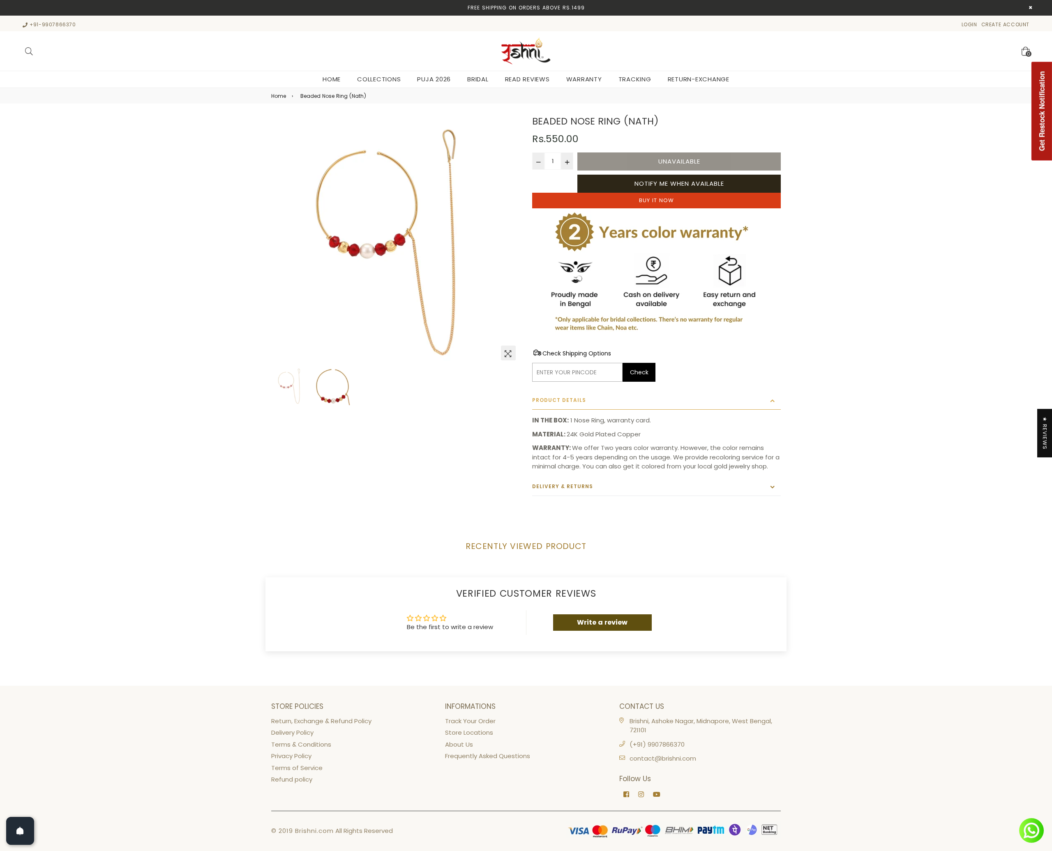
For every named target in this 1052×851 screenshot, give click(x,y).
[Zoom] (508, 353)
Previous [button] (281, 240)
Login (969, 24)
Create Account (1005, 24)
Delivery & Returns (562, 486)
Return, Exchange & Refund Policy (321, 721)
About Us (459, 744)
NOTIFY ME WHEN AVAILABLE (679, 183)
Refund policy (291, 779)
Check (639, 372)
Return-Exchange (698, 79)
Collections (379, 79)
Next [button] (509, 240)
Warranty (584, 79)
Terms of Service (297, 767)
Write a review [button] (602, 622)
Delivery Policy (292, 732)
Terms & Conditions (301, 744)
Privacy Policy (291, 756)
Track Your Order (470, 721)
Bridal (478, 79)
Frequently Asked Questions (487, 756)
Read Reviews (527, 79)
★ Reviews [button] (1045, 433)
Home (332, 79)
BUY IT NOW (656, 200)
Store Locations (469, 732)
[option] (395, 240)
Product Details (559, 400)
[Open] (20, 831)
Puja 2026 (434, 79)
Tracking (634, 79)
